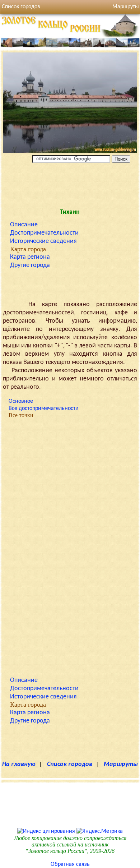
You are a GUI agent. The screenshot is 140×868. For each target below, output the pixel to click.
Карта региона (30, 257)
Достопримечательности (44, 233)
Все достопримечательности (44, 408)
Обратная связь (70, 864)
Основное (21, 401)
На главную (19, 764)
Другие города (30, 265)
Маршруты (121, 764)
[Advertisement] (70, 184)
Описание (24, 224)
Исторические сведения (43, 241)
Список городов (21, 7)
